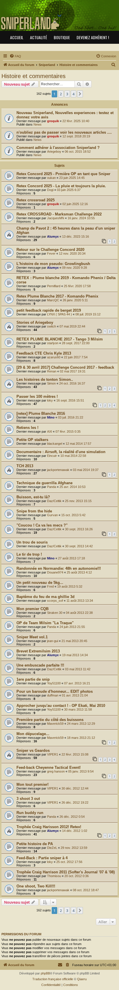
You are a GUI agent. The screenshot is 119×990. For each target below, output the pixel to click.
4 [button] (73, 93)
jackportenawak (58, 470)
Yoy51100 (54, 683)
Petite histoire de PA (34, 844)
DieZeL (52, 847)
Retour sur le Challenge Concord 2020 (50, 249)
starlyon (52, 343)
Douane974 (55, 572)
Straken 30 (54, 612)
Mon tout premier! (32, 784)
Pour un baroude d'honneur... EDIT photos (54, 691)
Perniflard (53, 286)
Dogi (50, 190)
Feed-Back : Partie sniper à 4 (42, 858)
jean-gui (52, 641)
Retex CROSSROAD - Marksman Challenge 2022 (59, 214)
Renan (51, 371)
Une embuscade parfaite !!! (40, 665)
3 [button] (67, 93)
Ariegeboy (54, 151)
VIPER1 (52, 754)
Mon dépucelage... (32, 734)
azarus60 (53, 357)
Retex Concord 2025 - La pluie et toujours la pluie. (61, 186)
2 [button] (61, 93)
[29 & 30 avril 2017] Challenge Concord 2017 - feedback (65, 367)
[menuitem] (15, 56)
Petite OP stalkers (32, 440)
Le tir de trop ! (29, 554)
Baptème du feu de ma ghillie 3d (45, 597)
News (38, 124)
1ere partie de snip (33, 679)
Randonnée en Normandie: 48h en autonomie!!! (58, 568)
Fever (51, 253)
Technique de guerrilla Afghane (44, 483)
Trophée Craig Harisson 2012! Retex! (48, 827)
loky (50, 400)
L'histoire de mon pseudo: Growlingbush (53, 264)
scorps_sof (55, 600)
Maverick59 (55, 723)
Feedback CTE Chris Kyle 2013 (43, 353)
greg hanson (56, 771)
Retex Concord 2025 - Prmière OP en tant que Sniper (63, 174)
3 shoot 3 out (28, 798)
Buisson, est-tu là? (33, 497)
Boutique (62, 37)
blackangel (54, 443)
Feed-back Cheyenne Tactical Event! (48, 767)
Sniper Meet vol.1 (32, 637)
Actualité (38, 37)
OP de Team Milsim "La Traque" (45, 623)
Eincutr (52, 455)
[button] (80, 93)
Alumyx (53, 236)
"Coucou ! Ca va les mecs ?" (42, 525)
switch (51, 326)
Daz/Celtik (54, 501)
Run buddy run (29, 813)
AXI (49, 431)
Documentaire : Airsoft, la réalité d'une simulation (60, 452)
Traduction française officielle (52, 979)
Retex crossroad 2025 (35, 200)
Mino (51, 417)
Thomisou (54, 876)
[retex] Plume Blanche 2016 (40, 413)
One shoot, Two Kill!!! (35, 886)
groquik (53, 121)
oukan (51, 177)
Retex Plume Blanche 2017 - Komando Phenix (57, 296)
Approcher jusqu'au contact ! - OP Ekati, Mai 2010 (60, 705)
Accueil (16, 37)
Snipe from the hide (34, 511)
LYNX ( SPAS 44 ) (59, 314)
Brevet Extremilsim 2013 (38, 651)
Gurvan (52, 515)
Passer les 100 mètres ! (37, 396)
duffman (52, 695)
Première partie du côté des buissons (49, 720)
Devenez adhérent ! (93, 37)
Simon (51, 383)
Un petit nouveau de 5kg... (39, 582)
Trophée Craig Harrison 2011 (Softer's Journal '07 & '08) (65, 872)
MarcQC (53, 300)
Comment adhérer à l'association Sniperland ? (58, 147)
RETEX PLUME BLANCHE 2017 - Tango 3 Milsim (59, 339)
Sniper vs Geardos (33, 750)
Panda (51, 487)
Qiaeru (82, 979)
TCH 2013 (24, 466)
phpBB (45, 973)
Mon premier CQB (32, 609)
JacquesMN (55, 218)
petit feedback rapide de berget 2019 (48, 310)
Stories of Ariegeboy (34, 322)
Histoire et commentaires (33, 76)
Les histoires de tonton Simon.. (44, 379)
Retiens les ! (27, 427)
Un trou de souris (32, 542)
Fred (50, 586)
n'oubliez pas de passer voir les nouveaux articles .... (64, 132)
